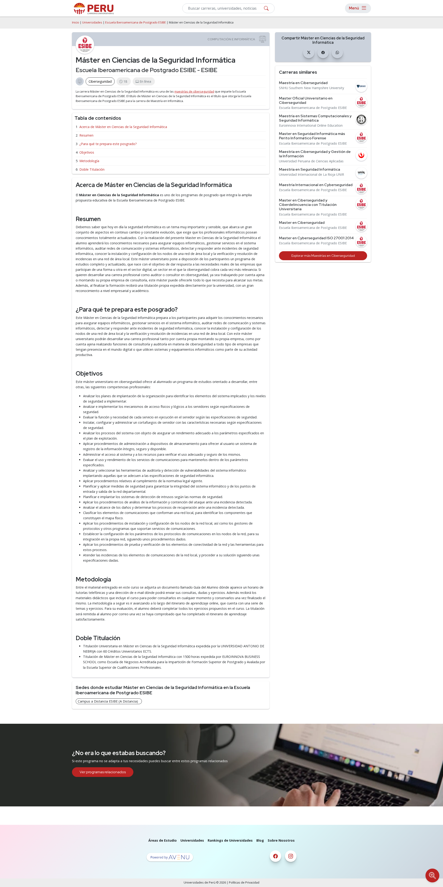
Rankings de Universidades (230, 840)
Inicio (75, 22)
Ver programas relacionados (103, 772)
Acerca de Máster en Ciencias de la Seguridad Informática (123, 127)
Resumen (86, 135)
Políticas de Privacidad (244, 882)
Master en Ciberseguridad (302, 222)
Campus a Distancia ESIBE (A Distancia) (108, 701)
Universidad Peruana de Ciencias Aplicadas (311, 161)
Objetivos (86, 152)
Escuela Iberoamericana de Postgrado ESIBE (135, 22)
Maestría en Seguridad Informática (309, 169)
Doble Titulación (92, 169)
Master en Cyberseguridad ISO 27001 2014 (316, 238)
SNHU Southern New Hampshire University (311, 88)
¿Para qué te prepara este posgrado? (108, 144)
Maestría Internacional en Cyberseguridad (316, 185)
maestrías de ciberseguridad (194, 91)
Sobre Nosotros (281, 840)
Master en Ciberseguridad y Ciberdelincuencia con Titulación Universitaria (308, 204)
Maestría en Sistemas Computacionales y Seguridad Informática (315, 118)
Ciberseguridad (100, 81)
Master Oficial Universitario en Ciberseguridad (305, 100)
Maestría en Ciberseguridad (303, 83)
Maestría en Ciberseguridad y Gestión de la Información (315, 153)
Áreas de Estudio (162, 840)
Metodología (89, 161)
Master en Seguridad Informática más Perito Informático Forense (312, 135)
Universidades (92, 22)
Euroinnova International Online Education (311, 125)
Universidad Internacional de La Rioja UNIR (311, 174)
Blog (260, 840)
